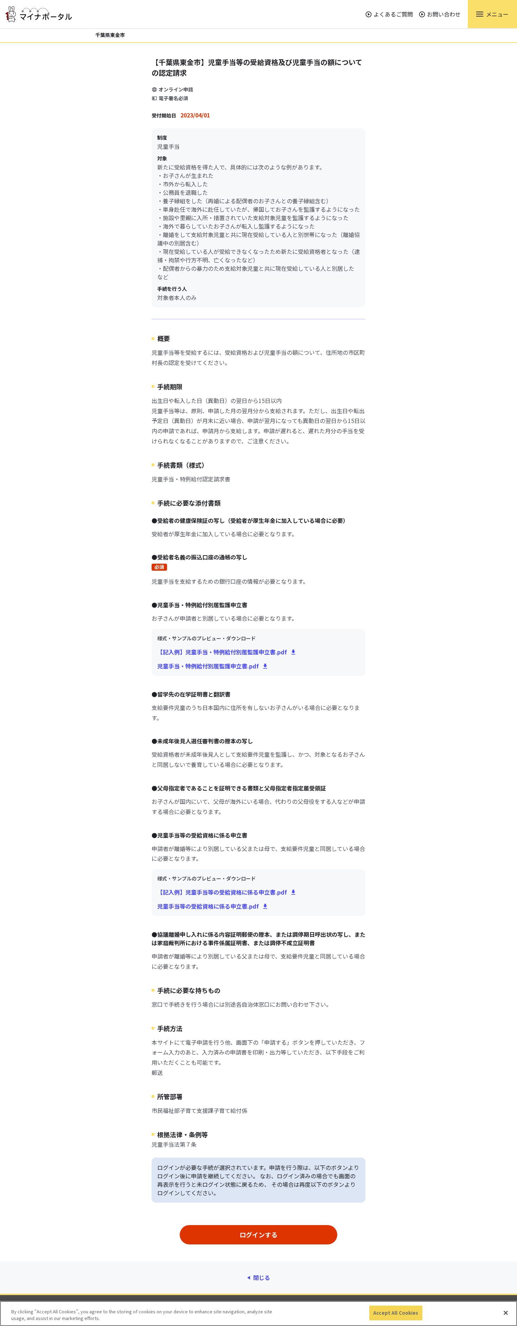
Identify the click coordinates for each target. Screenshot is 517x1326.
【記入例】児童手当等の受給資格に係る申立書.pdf (222, 892)
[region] (258, 1313)
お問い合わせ (444, 14)
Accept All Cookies (395, 1312)
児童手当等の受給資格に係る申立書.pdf (208, 906)
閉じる (261, 1277)
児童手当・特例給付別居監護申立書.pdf (208, 666)
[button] (492, 14)
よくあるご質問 (393, 14)
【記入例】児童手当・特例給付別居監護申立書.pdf (222, 651)
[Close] (505, 1312)
